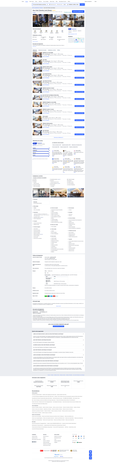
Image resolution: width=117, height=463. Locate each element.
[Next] (84, 192)
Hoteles (26, 1)
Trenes (36, 1)
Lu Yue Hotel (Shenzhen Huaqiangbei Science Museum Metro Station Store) (43, 396)
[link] (88, 1)
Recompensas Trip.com (62, 1)
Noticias (44, 437)
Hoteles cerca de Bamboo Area (69, 416)
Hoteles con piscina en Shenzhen (57, 407)
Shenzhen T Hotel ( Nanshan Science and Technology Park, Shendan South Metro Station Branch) (68, 396)
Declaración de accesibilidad (47, 443)
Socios (55, 439)
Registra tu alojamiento (57, 440)
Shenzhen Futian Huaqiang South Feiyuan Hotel (49, 394)
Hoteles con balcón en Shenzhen (47, 407)
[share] (90, 455)
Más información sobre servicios (36, 439)
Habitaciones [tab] (35, 50)
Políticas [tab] (58, 50)
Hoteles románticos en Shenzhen (36, 412)
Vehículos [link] (40, 1)
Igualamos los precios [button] (68, 12)
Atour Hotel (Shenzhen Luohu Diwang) (42, 10)
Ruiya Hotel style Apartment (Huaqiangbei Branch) (39, 423)
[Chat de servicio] (90, 458)
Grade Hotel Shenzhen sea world (57, 398)
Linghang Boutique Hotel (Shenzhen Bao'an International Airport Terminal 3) (55, 425)
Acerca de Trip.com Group (46, 445)
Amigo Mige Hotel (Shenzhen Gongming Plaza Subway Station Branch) (42, 398)
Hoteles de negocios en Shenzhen (47, 412)
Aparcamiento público (54, 179)
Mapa (56, 1)
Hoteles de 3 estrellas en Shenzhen (37, 407)
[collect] (90, 451)
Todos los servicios (35, 41)
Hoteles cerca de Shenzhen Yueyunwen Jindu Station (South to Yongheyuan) (53, 416)
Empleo (44, 439)
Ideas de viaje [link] (52, 1)
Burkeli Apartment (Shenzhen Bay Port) (37, 425)
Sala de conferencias (54, 183)
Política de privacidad (46, 442)
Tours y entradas (45, 1)
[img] (43, 20)
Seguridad (55, 442)
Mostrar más (34, 46)
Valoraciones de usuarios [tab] (42, 50)
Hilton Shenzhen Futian (76, 398)
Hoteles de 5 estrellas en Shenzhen (68, 407)
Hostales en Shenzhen (77, 407)
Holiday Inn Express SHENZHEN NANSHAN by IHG (54, 423)
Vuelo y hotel (31, 1)
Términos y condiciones (46, 440)
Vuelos (23, 1)
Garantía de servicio (34, 437)
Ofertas (69, 1)
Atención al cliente (34, 436)
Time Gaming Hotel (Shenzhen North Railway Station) (39, 403)
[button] (93, 1)
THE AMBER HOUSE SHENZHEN (67, 398)
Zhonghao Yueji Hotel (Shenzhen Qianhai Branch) (69, 423)
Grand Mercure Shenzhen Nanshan (37, 394)
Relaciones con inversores (58, 436)
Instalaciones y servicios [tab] (52, 50)
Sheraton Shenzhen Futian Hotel (61, 394)
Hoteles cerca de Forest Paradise (36, 416)
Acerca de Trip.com (45, 436)
